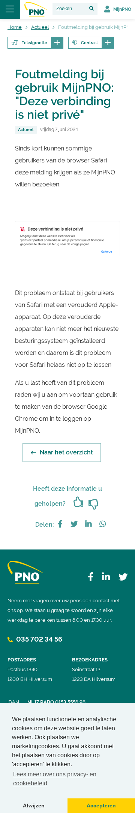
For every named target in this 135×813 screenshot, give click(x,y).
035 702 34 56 (38, 639)
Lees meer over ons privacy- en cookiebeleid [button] (54, 778)
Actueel (25, 129)
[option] (67, 239)
